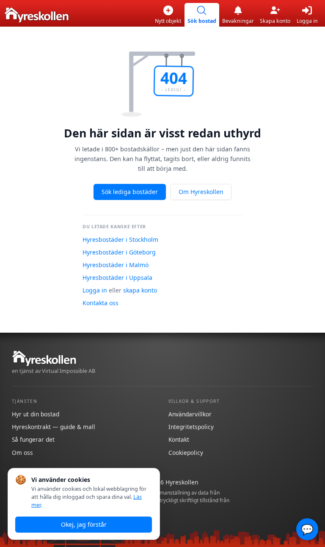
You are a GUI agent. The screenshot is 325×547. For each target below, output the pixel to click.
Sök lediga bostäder (130, 192)
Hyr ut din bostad (35, 414)
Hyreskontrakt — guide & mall (53, 427)
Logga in (95, 290)
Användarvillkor (190, 414)
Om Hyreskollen (201, 192)
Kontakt (178, 439)
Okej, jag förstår (84, 524)
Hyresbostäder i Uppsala (117, 278)
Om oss (22, 453)
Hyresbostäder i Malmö (116, 265)
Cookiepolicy (185, 453)
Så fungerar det (33, 439)
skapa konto (140, 290)
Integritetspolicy (191, 427)
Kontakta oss (100, 303)
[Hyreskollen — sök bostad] (36, 15)
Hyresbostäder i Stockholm (120, 239)
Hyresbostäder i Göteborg (119, 252)
